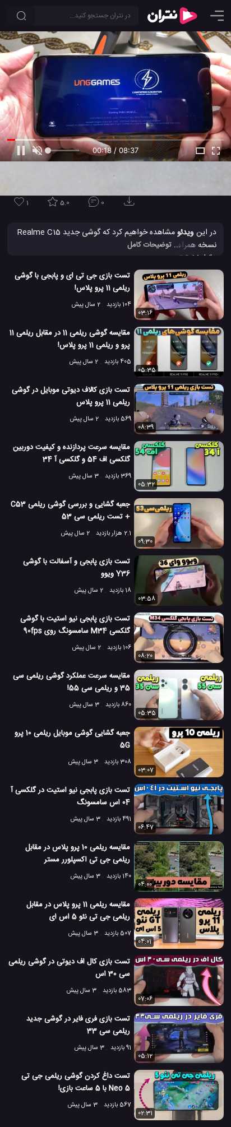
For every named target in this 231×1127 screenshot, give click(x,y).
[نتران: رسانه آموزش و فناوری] (172, 15)
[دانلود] (131, 205)
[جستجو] (21, 15)
